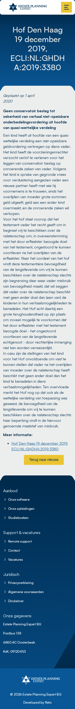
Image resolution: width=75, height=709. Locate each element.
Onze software (19, 499)
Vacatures (15, 559)
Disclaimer (16, 601)
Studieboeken (18, 518)
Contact (14, 550)
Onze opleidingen (21, 508)
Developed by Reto (37, 702)
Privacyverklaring (21, 583)
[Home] (9, 10)
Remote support (20, 541)
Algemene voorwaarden (26, 592)
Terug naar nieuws (44, 460)
